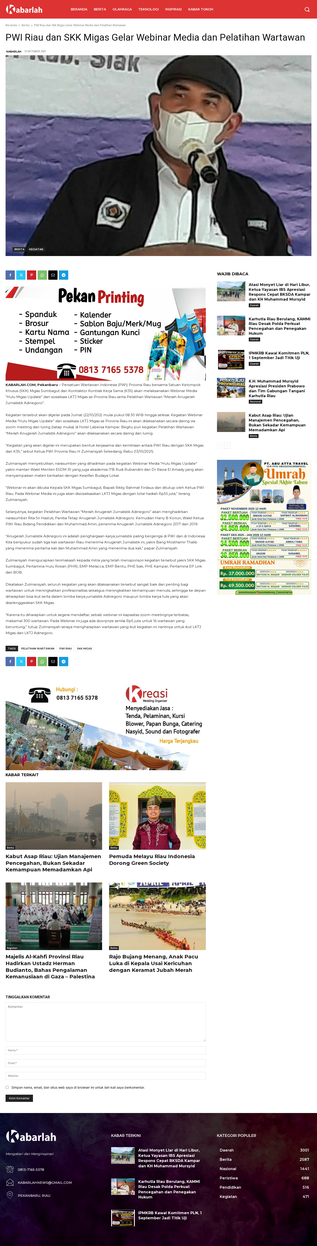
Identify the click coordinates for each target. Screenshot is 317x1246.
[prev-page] (220, 446)
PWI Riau (65, 648)
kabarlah (13, 51)
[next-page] (227, 446)
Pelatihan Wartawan (37, 648)
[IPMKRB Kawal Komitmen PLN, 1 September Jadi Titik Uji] (231, 360)
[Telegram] (63, 275)
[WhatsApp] (42, 275)
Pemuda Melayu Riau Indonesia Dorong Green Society (152, 859)
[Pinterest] (31, 275)
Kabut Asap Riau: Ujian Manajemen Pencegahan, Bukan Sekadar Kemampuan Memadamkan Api (53, 863)
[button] (307, 9)
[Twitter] (21, 275)
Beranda (11, 25)
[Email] (53, 275)
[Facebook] (10, 275)
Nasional (255, 401)
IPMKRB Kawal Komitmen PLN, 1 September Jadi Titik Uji (279, 355)
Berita (25, 25)
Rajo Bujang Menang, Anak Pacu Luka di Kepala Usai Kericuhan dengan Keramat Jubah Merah (153, 963)
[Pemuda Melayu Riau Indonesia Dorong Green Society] (157, 816)
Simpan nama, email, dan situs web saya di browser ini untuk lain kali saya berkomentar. (78, 1087)
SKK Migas (84, 648)
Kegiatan (36, 249)
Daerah (254, 305)
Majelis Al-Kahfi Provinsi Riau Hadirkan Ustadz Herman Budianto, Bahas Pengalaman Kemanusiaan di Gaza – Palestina (50, 967)
